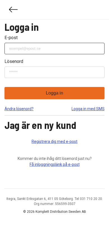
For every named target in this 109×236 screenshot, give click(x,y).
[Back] (13, 9)
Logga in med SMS (88, 109)
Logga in (54, 93)
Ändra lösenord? (19, 109)
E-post (11, 37)
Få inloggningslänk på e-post (55, 164)
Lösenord (13, 61)
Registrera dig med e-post (54, 141)
